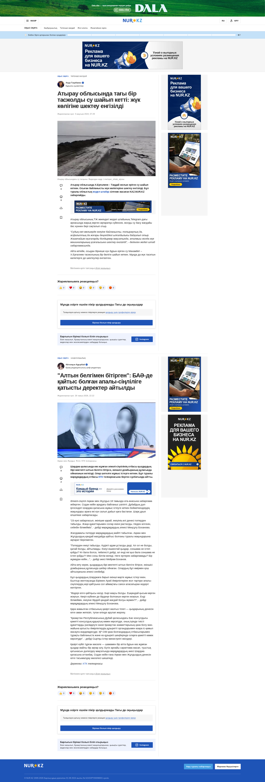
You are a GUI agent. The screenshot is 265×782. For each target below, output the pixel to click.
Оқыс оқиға (30, 28)
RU (223, 21)
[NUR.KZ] (132, 20)
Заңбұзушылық (50, 28)
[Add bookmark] (61, 217)
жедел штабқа (101, 191)
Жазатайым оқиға (98, 28)
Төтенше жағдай (67, 28)
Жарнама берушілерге (228, 766)
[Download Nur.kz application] (132, 8)
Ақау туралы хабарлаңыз (198, 766)
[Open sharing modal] (61, 208)
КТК (100, 477)
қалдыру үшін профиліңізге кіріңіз (121, 312)
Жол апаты (83, 28)
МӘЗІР (33, 21)
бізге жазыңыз (103, 268)
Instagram (144, 339)
